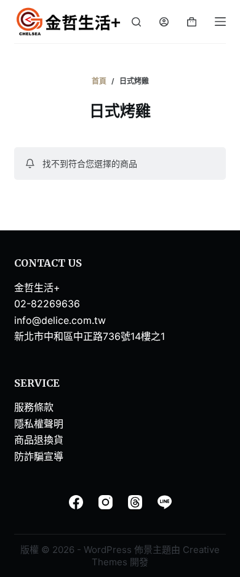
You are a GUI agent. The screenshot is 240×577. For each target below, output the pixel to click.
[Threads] (135, 502)
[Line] (165, 502)
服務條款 (34, 407)
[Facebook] (76, 502)
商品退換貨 (38, 440)
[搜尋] (136, 21)
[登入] (164, 21)
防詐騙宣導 (38, 456)
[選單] (220, 21)
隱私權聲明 (38, 424)
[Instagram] (105, 502)
